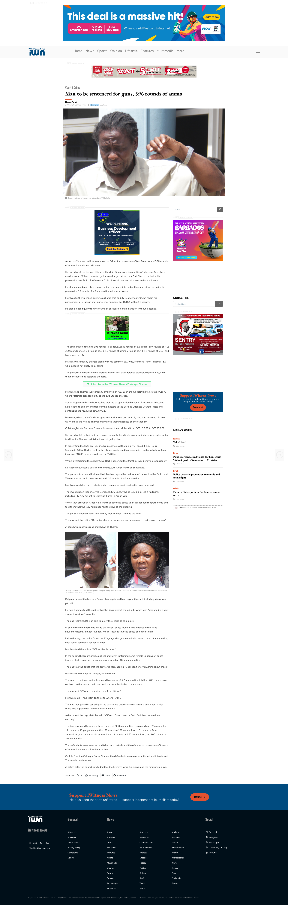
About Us (72, 832)
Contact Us (73, 852)
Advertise (72, 837)
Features (147, 51)
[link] (36, 52)
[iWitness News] (35, 818)
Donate (196, 407)
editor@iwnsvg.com (40, 848)
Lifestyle (131, 51)
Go (219, 304)
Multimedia (165, 51)
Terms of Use (74, 842)
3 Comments (180, 446)
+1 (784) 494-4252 (40, 843)
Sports (102, 51)
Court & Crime (72, 87)
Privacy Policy (74, 847)
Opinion (116, 51)
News (90, 51)
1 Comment (180, 464)
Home (78, 51)
